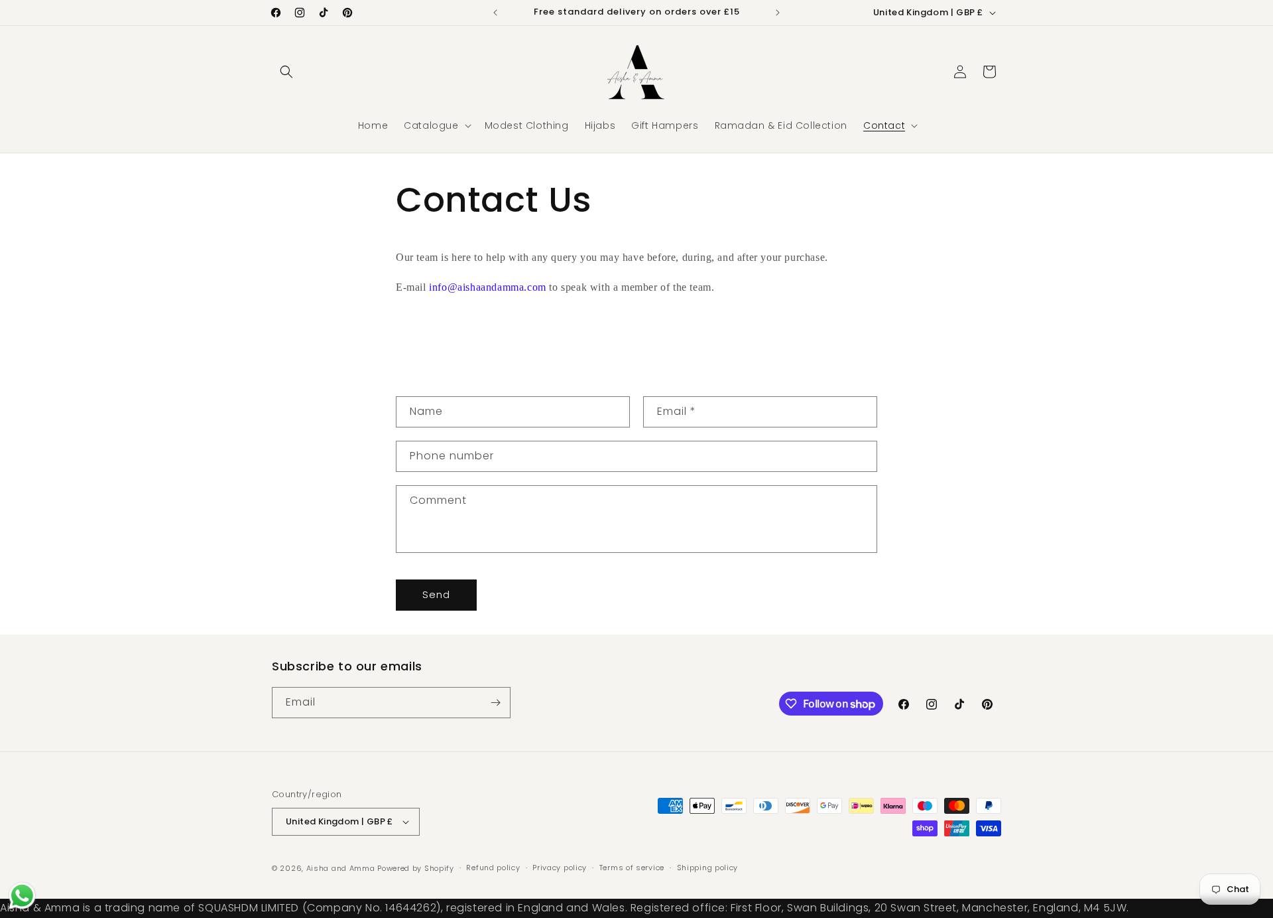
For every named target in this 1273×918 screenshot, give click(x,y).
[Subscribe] (495, 702)
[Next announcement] (777, 12)
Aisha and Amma (340, 868)
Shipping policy (708, 868)
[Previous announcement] (495, 12)
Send (436, 594)
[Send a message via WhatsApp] (22, 895)
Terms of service (631, 868)
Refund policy (493, 868)
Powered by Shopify (415, 868)
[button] (286, 71)
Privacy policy (559, 868)
